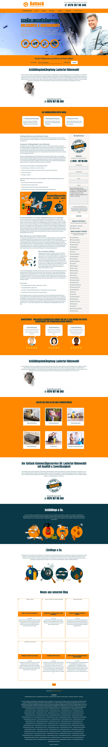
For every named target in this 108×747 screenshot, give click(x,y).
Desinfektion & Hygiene (75, 228)
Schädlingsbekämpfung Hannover (53, 713)
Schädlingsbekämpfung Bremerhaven (64, 735)
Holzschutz (73, 251)
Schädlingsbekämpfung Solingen (30, 729)
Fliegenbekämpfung (74, 244)
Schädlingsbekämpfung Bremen (29, 713)
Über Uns (36, 10)
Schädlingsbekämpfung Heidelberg (79, 727)
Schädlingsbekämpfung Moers (42, 739)
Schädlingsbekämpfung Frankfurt (77, 709)
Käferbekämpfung (74, 258)
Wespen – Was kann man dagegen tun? (30, 613)
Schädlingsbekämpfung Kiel (56, 719)
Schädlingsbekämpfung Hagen (29, 725)
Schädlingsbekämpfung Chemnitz (78, 719)
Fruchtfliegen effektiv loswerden (53, 655)
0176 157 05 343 (75, 5)
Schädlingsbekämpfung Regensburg (77, 729)
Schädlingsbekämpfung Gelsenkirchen (30, 719)
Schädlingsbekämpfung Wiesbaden (65, 717)
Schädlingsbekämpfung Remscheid (68, 737)
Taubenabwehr (73, 294)
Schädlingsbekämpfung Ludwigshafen (77, 725)
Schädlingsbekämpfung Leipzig (54, 711)
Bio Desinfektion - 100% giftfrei (76, 226)
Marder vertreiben (74, 268)
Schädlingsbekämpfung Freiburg (54, 721)
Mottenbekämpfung (74, 270)
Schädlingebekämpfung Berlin (30, 709)
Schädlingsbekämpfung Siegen (53, 739)
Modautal (58, 696)
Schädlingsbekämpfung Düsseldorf (43, 711)
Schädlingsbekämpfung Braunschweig (44, 719)
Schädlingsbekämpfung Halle (30, 721)
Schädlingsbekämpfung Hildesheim (65, 739)
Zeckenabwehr (73, 306)
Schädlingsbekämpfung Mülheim (28, 727)
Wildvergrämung (74, 303)
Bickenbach (76, 696)
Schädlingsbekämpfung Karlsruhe (27, 717)
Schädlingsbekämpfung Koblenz (52, 735)
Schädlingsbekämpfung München (54, 709)
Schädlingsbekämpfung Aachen (66, 719)
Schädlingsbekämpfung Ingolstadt (42, 731)
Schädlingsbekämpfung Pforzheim (53, 733)
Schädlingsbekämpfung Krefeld (66, 721)
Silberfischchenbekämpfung (76, 284)
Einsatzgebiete (68, 10)
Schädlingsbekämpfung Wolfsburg (65, 733)
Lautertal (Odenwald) (53, 696)
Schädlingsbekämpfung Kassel (77, 723)
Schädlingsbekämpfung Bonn (66, 715)
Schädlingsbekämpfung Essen (78, 711)
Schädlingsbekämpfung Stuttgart (30, 711)
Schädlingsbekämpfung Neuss (65, 729)
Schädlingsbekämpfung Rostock (65, 723)
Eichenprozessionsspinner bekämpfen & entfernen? (77, 614)
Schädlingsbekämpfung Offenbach (55, 731)
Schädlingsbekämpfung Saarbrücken (41, 725)
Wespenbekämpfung (74, 299)
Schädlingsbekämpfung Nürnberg (66, 713)
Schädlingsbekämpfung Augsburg (52, 717)
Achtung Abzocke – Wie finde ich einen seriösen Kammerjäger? (53, 614)
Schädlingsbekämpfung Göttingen (78, 733)
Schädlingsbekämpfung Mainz (30, 723)
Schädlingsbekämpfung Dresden (41, 713)
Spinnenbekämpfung (75, 289)
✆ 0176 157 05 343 (78, 10)
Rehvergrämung (74, 275)
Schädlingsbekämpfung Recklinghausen (79, 735)
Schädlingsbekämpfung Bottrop (27, 735)
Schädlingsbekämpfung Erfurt (41, 723)
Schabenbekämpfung (75, 277)
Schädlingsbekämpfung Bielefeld (55, 715)
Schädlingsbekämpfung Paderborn (30, 731)
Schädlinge (60, 10)
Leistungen (44, 10)
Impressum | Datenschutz (54, 744)
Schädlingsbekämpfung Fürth (79, 731)
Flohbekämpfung (74, 247)
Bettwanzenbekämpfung (75, 240)
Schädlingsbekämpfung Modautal (43, 696)
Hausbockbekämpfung (75, 249)
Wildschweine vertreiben (75, 301)
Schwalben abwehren (75, 282)
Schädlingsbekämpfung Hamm (53, 725)
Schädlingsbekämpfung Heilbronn (40, 733)
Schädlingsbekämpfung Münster (77, 715)
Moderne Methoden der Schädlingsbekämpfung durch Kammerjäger (77, 656)
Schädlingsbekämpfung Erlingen (45, 737)
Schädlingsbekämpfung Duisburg (78, 713)
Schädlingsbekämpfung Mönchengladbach (79, 717)
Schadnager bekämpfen (75, 280)
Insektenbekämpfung (75, 256)
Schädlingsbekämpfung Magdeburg (42, 721)
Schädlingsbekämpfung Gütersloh (54, 741)
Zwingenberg (71, 696)
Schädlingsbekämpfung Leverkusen (66, 727)
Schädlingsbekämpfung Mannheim (40, 717)
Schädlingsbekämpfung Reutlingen (40, 735)
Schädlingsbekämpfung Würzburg (67, 731)
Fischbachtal (81, 696)
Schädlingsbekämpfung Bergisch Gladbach (31, 737)
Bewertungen (51, 10)
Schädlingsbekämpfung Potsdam (65, 725)
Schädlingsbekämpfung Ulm (29, 733)
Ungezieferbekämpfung (75, 296)
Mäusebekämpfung (74, 266)
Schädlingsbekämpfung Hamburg (42, 709)
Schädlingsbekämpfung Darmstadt (42, 729)
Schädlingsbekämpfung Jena (56, 737)
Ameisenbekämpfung (75, 237)
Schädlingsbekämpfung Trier (79, 737)
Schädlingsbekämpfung (27, 10)
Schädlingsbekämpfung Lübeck (77, 721)
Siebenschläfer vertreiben (75, 287)
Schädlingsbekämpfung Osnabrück (54, 727)
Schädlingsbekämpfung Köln (66, 709)
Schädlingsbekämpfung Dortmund (67, 711)
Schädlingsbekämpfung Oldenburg (41, 727)
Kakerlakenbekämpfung (75, 261)
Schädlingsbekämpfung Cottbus (77, 739)
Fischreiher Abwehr (74, 311)
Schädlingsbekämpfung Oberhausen (53, 723)
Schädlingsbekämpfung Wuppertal (43, 715)
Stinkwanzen (73, 292)
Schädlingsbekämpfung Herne (54, 729)
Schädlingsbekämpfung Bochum (30, 715)
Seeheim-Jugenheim (64, 696)
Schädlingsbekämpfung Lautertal (30, 696)
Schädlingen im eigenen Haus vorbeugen (29, 655)
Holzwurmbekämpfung (75, 254)
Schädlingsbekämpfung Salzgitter (30, 739)
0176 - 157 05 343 (78, 161)
